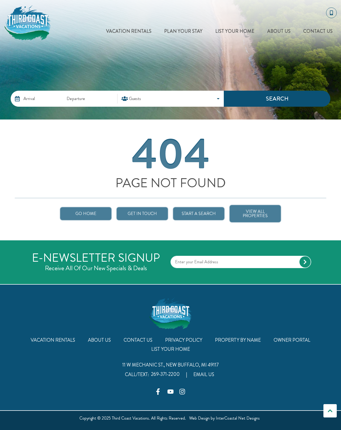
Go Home (85, 213)
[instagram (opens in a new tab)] (182, 391)
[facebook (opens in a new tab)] (158, 391)
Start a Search (199, 213)
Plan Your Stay (183, 31)
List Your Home (234, 31)
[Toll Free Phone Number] (331, 12)
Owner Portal (292, 340)
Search (277, 98)
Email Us (203, 374)
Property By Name (238, 340)
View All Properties (255, 213)
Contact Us (317, 31)
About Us (278, 31)
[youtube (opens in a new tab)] (170, 391)
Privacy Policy (183, 340)
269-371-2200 (165, 374)
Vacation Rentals (128, 31)
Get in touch (142, 213)
